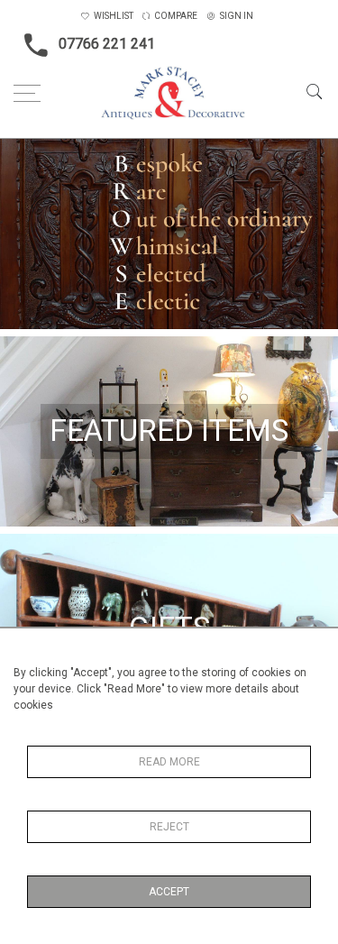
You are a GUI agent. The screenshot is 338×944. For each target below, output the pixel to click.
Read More (169, 762)
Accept (169, 891)
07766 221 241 (107, 43)
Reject (169, 826)
